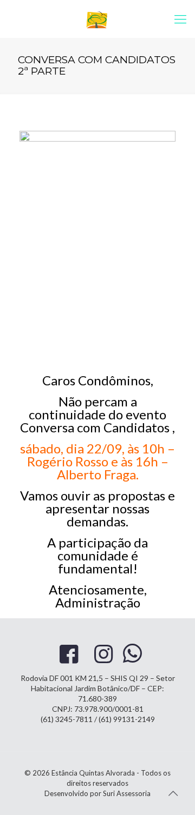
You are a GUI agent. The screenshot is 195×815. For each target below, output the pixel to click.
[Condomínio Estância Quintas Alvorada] (97, 18)
